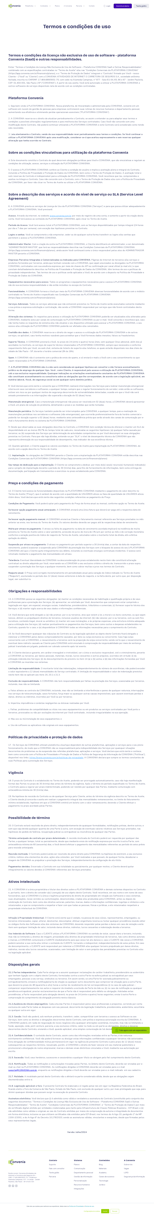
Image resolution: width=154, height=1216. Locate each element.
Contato (92, 6)
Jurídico (102, 1185)
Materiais (103, 1168)
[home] (16, 6)
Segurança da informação (134, 1176)
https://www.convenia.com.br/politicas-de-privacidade (56, 757)
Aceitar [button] (105, 1211)
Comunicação (79, 1168)
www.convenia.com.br (61, 215)
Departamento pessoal (83, 1172)
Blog (101, 1164)
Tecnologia (103, 1181)
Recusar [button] (114, 1211)
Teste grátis (141, 6)
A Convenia (68, 6)
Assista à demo (122, 6)
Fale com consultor (57, 1168)
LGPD (126, 1172)
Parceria (52, 1176)
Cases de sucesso (106, 1176)
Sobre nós (128, 1164)
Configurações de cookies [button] (92, 1211)
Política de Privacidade (76, 1206)
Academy (103, 1172)
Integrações (79, 1189)
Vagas (126, 1168)
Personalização (80, 1181)
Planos (57, 6)
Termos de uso (89, 1206)
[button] (31, 6)
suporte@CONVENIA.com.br (22, 1070)
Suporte (52, 1164)
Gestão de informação (83, 1176)
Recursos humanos (82, 1185)
